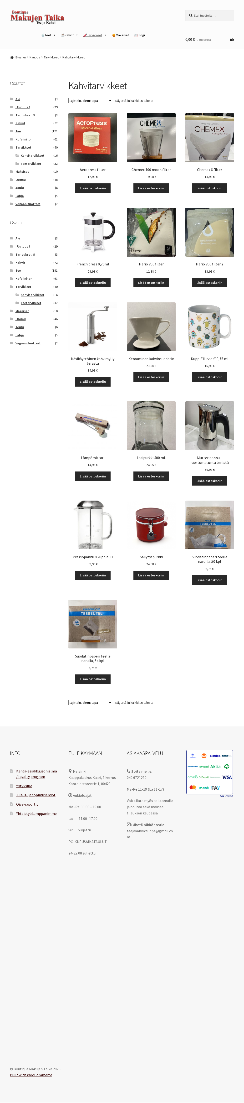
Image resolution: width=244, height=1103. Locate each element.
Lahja (19, 196)
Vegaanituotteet (28, 204)
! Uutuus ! (22, 107)
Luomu (20, 179)
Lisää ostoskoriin (93, 188)
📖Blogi (139, 35)
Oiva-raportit (27, 804)
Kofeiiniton (23, 139)
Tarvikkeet (51, 57)
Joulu (19, 188)
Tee (18, 131)
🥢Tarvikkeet (92, 35)
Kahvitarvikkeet (32, 155)
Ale (17, 99)
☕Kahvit (67, 35)
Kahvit (20, 123)
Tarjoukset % (25, 115)
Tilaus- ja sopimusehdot (36, 794)
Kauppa (35, 57)
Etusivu (20, 57)
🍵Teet (46, 35)
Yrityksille (24, 785)
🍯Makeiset (120, 35)
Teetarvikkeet (31, 163)
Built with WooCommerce (31, 1074)
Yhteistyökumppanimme (36, 813)
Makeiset (22, 171)
